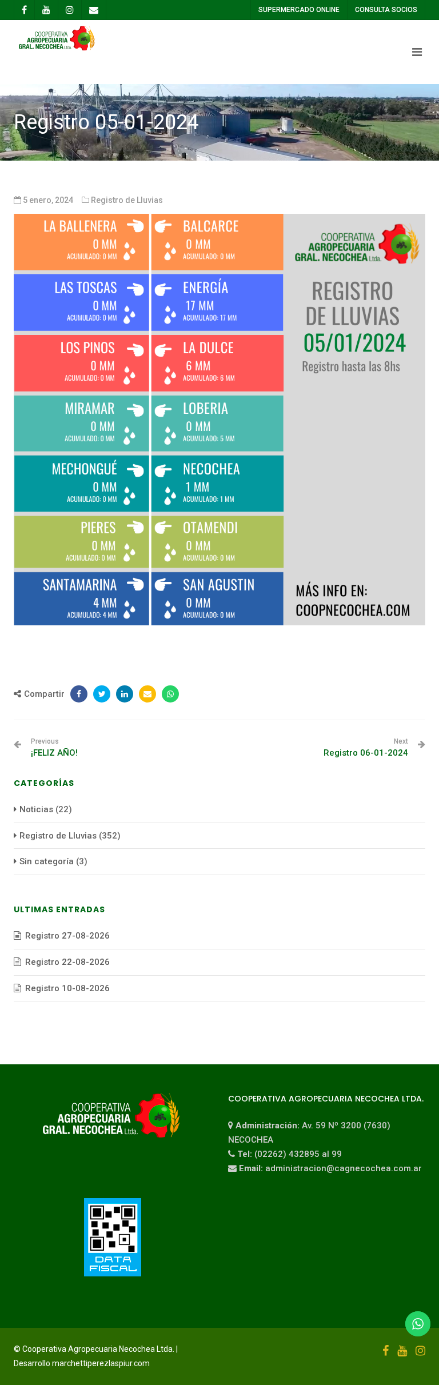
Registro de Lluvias (127, 200)
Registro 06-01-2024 (366, 747)
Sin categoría (46, 861)
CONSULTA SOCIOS (386, 10)
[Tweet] (101, 694)
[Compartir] (170, 694)
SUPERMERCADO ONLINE (299, 10)
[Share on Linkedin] (124, 694)
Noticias (36, 809)
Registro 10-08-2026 (67, 988)
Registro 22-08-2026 (67, 962)
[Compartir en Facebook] (78, 694)
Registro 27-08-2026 (67, 936)
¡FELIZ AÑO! (54, 747)
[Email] (147, 694)
